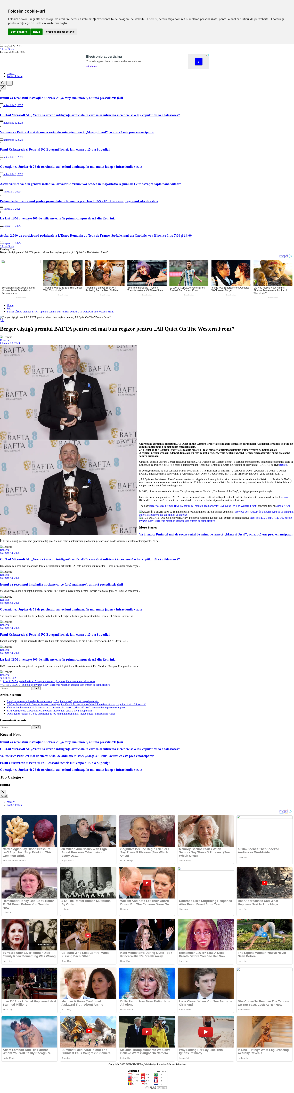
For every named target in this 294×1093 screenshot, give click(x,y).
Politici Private (14, 76)
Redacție (4, 340)
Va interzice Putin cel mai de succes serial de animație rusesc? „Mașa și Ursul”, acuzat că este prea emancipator (77, 132)
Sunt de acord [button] (19, 31)
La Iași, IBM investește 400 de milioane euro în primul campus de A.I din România (58, 218)
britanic (285, 497)
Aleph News (283, 505)
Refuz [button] (36, 31)
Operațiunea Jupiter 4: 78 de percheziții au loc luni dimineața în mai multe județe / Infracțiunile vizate (71, 166)
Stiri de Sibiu (7, 49)
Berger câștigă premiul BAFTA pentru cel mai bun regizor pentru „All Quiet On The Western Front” (203, 505)
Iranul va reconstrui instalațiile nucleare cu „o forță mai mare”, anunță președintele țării (61, 98)
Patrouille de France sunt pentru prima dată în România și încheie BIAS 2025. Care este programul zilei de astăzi (79, 201)
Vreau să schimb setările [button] (60, 31)
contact (10, 73)
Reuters (283, 464)
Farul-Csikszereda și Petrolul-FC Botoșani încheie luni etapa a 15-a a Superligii (55, 149)
